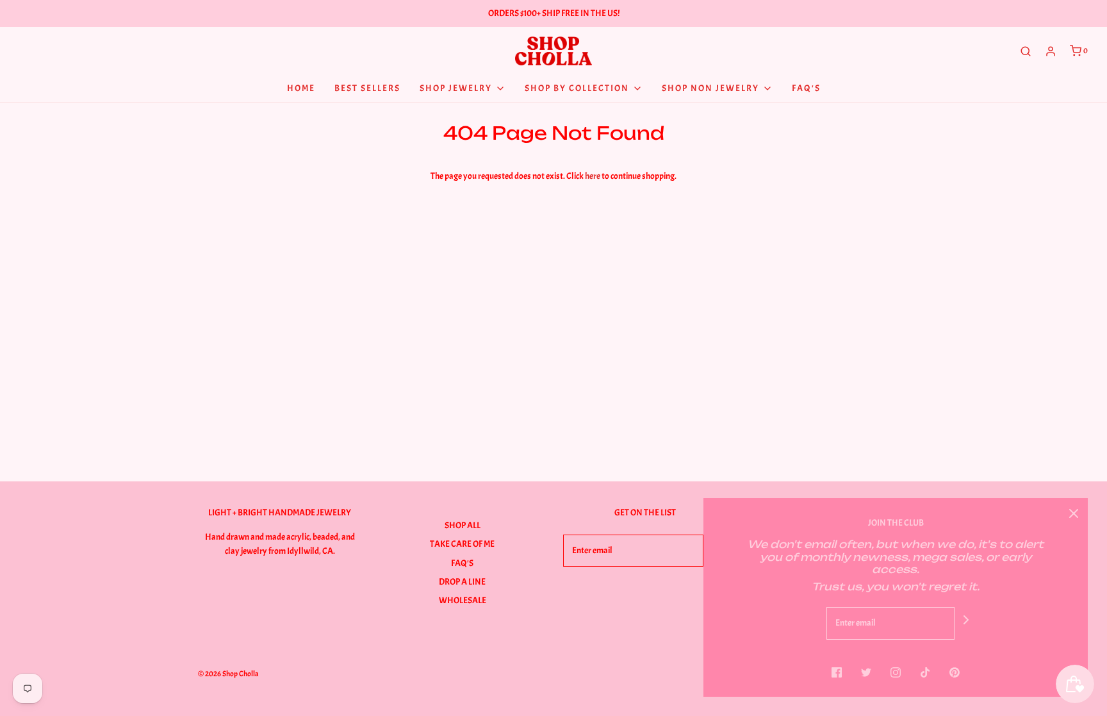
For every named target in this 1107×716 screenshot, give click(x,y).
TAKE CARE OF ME (462, 543)
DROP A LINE (462, 581)
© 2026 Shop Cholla (228, 674)
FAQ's (806, 88)
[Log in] (1050, 51)
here (592, 176)
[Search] (1025, 51)
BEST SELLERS (367, 88)
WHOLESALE (462, 600)
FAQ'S (462, 563)
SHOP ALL (462, 525)
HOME (301, 88)
